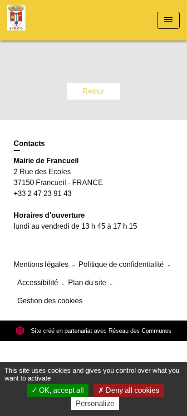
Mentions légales (41, 264)
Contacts (29, 143)
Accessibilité (37, 282)
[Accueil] (41, 20)
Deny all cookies (131, 390)
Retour (93, 91)
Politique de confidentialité (121, 264)
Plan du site (87, 282)
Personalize (95, 403)
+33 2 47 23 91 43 (43, 193)
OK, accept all (60, 390)
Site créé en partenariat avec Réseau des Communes (100, 330)
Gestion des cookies (50, 301)
